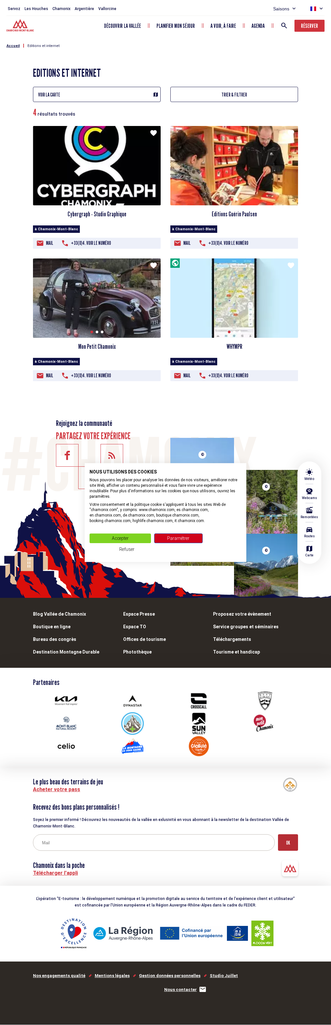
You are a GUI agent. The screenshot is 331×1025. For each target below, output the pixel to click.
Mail (49, 243)
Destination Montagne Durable (66, 652)
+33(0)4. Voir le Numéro (91, 243)
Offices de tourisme (144, 639)
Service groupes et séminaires (246, 626)
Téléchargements (232, 639)
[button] (231, 199)
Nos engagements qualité (59, 975)
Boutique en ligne (51, 626)
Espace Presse (139, 614)
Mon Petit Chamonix (97, 346)
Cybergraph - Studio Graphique (97, 214)
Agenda (258, 25)
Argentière (84, 8)
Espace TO (134, 626)
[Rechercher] (284, 25)
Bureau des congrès (54, 639)
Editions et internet (43, 46)
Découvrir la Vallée (122, 25)
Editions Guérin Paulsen (234, 214)
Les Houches (36, 8)
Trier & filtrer (234, 95)
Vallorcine (107, 8)
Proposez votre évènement (242, 614)
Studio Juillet (224, 975)
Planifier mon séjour (175, 25)
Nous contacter (180, 989)
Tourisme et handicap (236, 652)
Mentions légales (112, 975)
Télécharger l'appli (55, 873)
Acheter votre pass (56, 789)
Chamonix (61, 8)
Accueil (13, 46)
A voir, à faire (223, 25)
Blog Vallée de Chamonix (59, 614)
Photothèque (137, 652)
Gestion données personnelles (169, 975)
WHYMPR (234, 346)
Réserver (309, 25)
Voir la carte (49, 95)
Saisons (281, 8)
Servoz (14, 8)
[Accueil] (20, 26)
